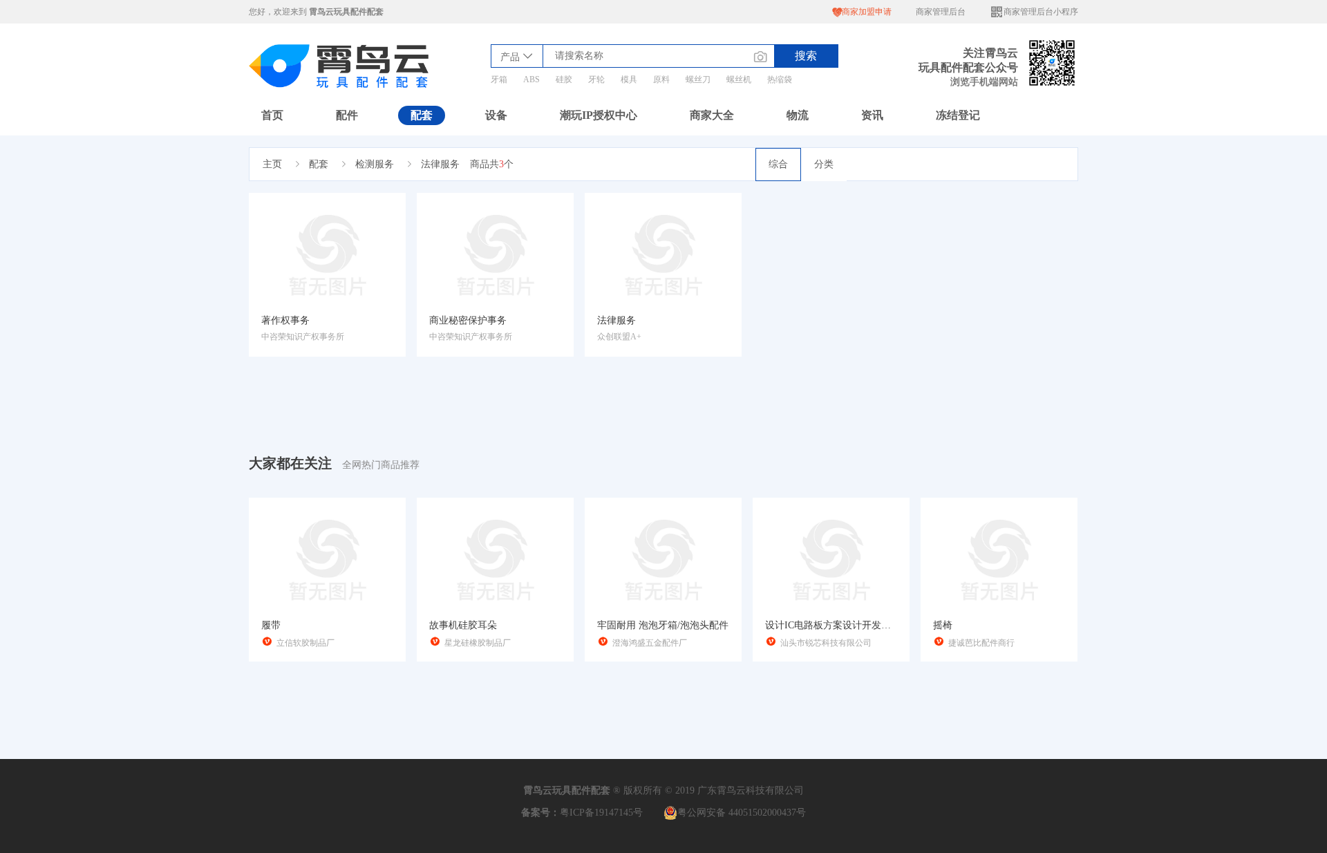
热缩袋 (779, 79)
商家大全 (712, 115)
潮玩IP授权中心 (598, 115)
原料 (661, 79)
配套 (422, 115)
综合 (778, 164)
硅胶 (564, 79)
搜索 (806, 56)
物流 (798, 115)
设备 (496, 115)
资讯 (872, 115)
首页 (272, 115)
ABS (531, 79)
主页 (272, 164)
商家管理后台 (941, 12)
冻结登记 (958, 115)
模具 (629, 79)
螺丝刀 (698, 79)
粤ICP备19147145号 (601, 812)
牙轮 (596, 79)
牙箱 (499, 79)
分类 (824, 164)
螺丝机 (738, 79)
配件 (347, 115)
